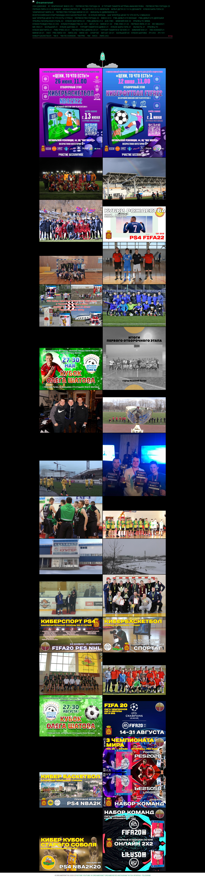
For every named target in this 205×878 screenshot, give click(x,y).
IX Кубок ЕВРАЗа (96, 15)
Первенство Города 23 (158, 6)
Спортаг (94, 33)
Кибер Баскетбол (42, 36)
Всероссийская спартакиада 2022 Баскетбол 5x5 (59, 15)
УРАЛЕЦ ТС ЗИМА (141, 21)
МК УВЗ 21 (38, 27)
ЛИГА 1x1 (83, 33)
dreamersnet (44, 2)
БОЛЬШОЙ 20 (122, 33)
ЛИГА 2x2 (72, 33)
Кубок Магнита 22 (75, 21)
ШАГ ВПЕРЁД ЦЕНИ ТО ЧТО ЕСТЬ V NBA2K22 (128, 15)
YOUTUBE (86, 875)
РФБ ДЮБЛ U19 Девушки (151, 18)
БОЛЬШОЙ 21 (51, 27)
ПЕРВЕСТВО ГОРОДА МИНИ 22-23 (72, 12)
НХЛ (48, 33)
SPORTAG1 (137, 875)
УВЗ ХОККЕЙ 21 (157, 30)
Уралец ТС (152, 27)
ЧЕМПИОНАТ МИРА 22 (43, 12)
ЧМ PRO (81, 36)
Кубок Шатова (139, 33)
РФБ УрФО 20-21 (62, 30)
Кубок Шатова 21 (69, 27)
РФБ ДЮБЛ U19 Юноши (125, 18)
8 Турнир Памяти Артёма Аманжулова (123, 6)
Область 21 (139, 27)
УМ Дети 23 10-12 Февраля (95, 9)
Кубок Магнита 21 (42, 30)
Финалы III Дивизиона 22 (103, 12)
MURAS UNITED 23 (71, 9)
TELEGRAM (146, 875)
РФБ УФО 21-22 (121, 24)
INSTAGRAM (122, 875)
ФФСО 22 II (106, 18)
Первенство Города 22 (87, 18)
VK (92, 875)
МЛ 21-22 (93, 24)
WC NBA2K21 (158, 24)
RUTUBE (79, 875)
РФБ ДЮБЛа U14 (95, 21)
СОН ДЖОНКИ (39, 6)
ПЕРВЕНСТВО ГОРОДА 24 (88, 6)
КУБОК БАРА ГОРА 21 (121, 27)
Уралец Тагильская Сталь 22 (48, 21)
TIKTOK (130, 875)
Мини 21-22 (106, 24)
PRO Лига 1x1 (59, 33)
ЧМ (88, 36)
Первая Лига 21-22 (140, 24)
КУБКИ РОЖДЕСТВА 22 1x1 (74, 24)
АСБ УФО (109, 21)
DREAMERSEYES (111, 875)
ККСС (95, 36)
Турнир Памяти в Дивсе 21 (94, 27)
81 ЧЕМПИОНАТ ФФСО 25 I (61, 6)
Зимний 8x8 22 (123, 21)
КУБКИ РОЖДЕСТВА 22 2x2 (46, 24)
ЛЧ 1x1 (161, 33)
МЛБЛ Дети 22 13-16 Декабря (126, 9)
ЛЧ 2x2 (152, 33)
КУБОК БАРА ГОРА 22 (153, 9)
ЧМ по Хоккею (68, 36)
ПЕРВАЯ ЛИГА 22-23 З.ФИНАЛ (47, 9)
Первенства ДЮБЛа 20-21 (85, 30)
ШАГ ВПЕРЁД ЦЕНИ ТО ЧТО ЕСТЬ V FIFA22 (53, 18)
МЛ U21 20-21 (107, 33)
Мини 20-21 (38, 33)
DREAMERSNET (99, 875)
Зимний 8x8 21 (139, 30)
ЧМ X (55, 36)
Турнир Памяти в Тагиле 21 (115, 30)
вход (170, 36)
